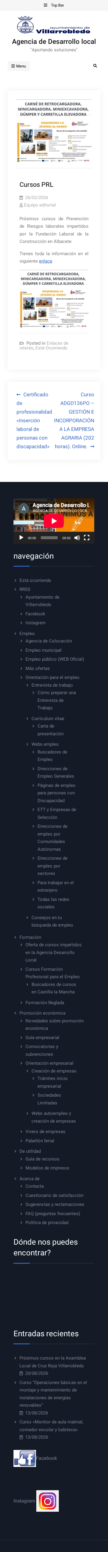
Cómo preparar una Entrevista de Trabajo (57, 700)
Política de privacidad (47, 1222)
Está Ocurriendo (51, 348)
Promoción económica (42, 1013)
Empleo (27, 633)
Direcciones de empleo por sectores (53, 866)
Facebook (35, 614)
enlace (45, 261)
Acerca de (30, 1178)
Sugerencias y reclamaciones (55, 1204)
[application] (54, 520)
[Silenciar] (77, 538)
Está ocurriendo (35, 580)
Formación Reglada (45, 1002)
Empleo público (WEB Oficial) (55, 659)
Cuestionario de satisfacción (54, 1195)
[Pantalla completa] (87, 538)
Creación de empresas (54, 1071)
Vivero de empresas (45, 1131)
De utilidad (30, 1151)
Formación (30, 937)
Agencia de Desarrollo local (54, 42)
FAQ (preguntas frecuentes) (53, 1213)
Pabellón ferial (40, 1141)
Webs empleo (45, 744)
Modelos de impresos (47, 1168)
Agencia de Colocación (49, 641)
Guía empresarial (42, 1037)
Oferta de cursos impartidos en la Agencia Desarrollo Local (54, 952)
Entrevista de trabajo (52, 685)
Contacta (35, 1186)
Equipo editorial (40, 205)
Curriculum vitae (48, 718)
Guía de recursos (42, 1159)
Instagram (36, 622)
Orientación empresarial (50, 1063)
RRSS (25, 589)
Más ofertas (38, 668)
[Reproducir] (21, 538)
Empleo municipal (44, 650)
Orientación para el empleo (53, 677)
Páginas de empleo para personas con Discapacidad (57, 793)
